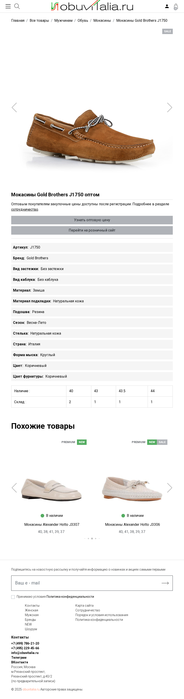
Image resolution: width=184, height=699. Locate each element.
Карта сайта (84, 605)
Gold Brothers (37, 258)
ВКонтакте (19, 662)
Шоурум (31, 629)
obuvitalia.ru (31, 689)
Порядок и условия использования (101, 615)
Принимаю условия (55, 596)
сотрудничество (24, 209)
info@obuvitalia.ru (25, 653)
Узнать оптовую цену (92, 220)
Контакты (32, 605)
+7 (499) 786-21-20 (25, 643)
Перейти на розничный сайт (92, 230)
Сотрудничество (87, 610)
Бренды (30, 619)
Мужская (32, 615)
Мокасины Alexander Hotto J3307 (51, 524)
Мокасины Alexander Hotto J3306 (132, 524)
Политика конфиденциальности (70, 596)
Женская (31, 610)
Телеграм (18, 657)
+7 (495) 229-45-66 (25, 648)
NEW (28, 624)
